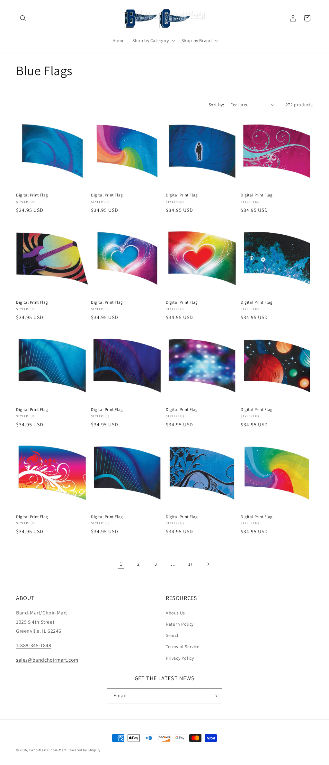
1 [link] (121, 564)
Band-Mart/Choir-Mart (48, 750)
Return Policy (180, 624)
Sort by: (216, 105)
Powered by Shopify (84, 750)
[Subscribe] (215, 695)
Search (173, 635)
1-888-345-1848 (33, 645)
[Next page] (208, 564)
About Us (175, 613)
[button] (23, 18)
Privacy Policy (180, 658)
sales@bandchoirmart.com (47, 659)
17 (190, 564)
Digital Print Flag (32, 195)
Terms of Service (183, 646)
